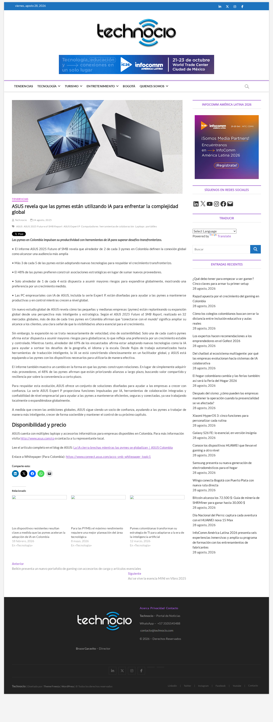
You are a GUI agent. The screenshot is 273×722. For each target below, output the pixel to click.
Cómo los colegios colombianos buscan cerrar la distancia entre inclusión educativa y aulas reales (226, 318)
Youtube (237, 685)
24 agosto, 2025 (42, 220)
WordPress (67, 686)
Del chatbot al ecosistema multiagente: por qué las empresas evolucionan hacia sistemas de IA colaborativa (225, 358)
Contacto (172, 608)
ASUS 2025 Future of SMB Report (43, 226)
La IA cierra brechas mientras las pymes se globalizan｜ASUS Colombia (123, 447)
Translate (224, 236)
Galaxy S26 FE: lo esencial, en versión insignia (225, 433)
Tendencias (23, 86)
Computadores (89, 226)
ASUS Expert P (72, 226)
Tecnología (47, 86)
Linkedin (172, 685)
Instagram (203, 685)
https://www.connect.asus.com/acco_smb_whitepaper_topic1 (108, 456)
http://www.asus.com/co (37, 438)
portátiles (151, 226)
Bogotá (129, 86)
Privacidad (157, 608)
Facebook (221, 685)
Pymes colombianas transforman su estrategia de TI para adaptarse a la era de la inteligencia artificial (157, 532)
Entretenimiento (101, 86)
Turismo (71, 86)
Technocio (21, 220)
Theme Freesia (52, 686)
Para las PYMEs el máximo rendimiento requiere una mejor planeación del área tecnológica (97, 532)
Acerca (144, 608)
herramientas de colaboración (117, 226)
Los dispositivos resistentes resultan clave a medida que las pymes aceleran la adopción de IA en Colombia (38, 532)
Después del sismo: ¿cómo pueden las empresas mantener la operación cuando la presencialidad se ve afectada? (226, 398)
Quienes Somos (152, 86)
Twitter (187, 685)
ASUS (19, 226)
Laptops (139, 226)
